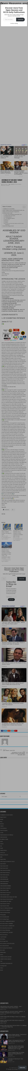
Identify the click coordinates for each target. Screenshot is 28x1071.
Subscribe (20, 19)
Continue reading (14, 23)
